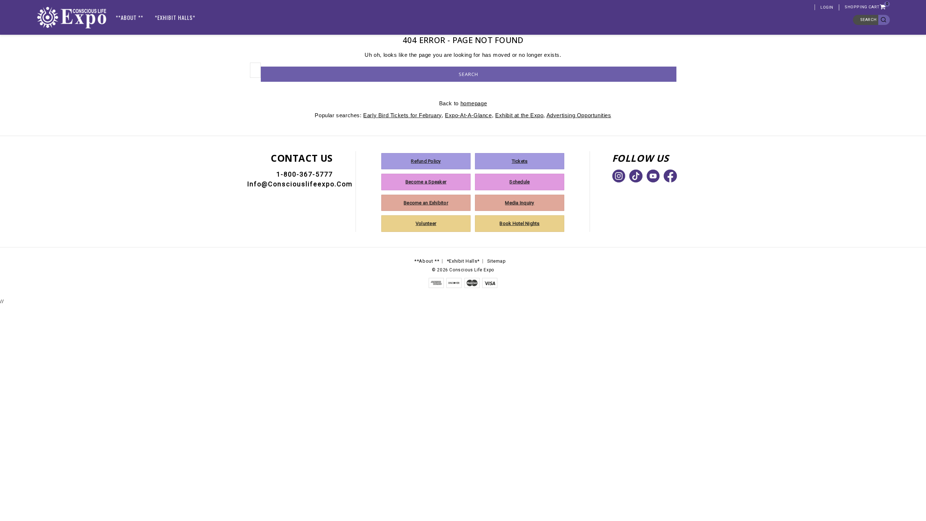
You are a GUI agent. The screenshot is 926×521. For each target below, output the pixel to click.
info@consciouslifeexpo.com (300, 184)
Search (868, 19)
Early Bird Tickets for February (402, 115)
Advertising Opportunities (579, 115)
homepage (473, 103)
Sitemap (496, 261)
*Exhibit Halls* (175, 17)
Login (826, 7)
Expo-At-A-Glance (468, 115)
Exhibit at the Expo (519, 115)
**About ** (129, 17)
